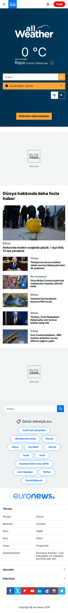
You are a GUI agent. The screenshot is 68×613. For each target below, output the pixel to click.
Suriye (52, 447)
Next (5, 531)
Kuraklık (33, 447)
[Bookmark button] (51, 63)
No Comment (39, 276)
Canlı (59, 4)
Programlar (42, 545)
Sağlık (39, 531)
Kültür (39, 538)
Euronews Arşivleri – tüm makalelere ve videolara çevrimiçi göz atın (50, 555)
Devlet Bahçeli (34, 480)
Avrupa (7, 516)
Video (6, 545)
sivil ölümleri (25, 472)
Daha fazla (9, 578)
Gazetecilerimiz (11, 552)
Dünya (6, 243)
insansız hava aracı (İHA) (34, 463)
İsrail (26, 455)
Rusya (49, 438)
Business (8, 523)
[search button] (61, 76)
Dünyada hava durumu (34, 116)
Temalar (7, 508)
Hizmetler (8, 569)
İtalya (15, 447)
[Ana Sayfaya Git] (12, 4)
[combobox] (34, 76)
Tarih (42, 455)
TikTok (47, 472)
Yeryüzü (40, 523)
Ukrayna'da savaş (25, 438)
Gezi (5, 538)
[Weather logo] (34, 32)
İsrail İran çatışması (34, 430)
